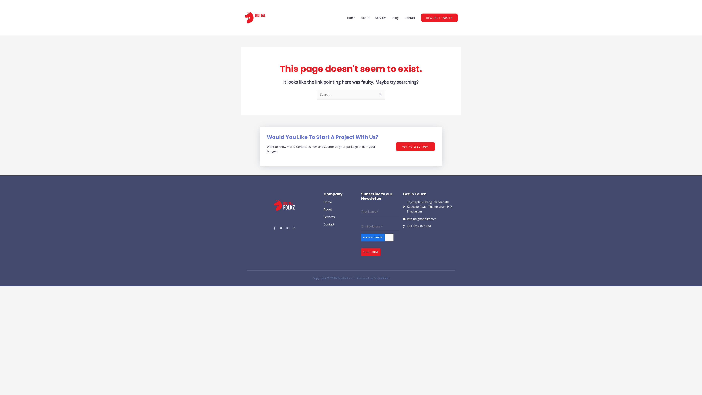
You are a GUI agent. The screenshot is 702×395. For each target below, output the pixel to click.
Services (380, 18)
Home (351, 18)
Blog (395, 18)
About (365, 18)
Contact (410, 18)
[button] (439, 18)
